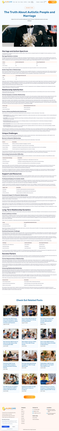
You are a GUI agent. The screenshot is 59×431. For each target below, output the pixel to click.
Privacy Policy (35, 417)
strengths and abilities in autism (50, 288)
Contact (22, 414)
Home (22, 409)
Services (22, 418)
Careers (22, 416)
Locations (22, 421)
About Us (22, 411)
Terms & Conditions (36, 419)
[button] (25, 2)
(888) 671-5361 (36, 411)
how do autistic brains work (16, 289)
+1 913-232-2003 (36, 409)
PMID (31, 103)
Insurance (23, 423)
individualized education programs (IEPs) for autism (31, 250)
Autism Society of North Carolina (7, 251)
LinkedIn (54, 185)
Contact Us (45, 2)
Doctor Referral (32, 2)
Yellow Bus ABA (47, 58)
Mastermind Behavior (26, 167)
